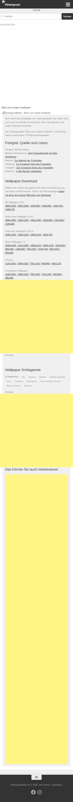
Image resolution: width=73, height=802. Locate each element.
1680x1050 (36, 220)
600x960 (9, 253)
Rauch (8, 381)
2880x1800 (10, 220)
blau (23, 377)
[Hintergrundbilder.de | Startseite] (14, 4)
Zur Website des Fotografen (28, 160)
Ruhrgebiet (19, 381)
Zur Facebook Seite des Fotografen (33, 164)
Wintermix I (28, 385)
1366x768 (58, 206)
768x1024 (32, 249)
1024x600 (60, 245)
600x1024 (54, 249)
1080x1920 (23, 263)
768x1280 (35, 274)
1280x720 (10, 209)
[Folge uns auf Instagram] (39, 792)
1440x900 (48, 220)
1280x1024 (36, 234)
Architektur (7, 25)
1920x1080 (23, 206)
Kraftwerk (42, 377)
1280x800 (10, 224)
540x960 (57, 274)
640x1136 (56, 263)
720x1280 (47, 274)
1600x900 (35, 206)
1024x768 (47, 234)
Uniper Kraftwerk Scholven (50, 381)
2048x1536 (10, 234)
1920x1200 (23, 220)
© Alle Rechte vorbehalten (29, 171)
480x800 (9, 278)
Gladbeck (32, 377)
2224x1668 (23, 245)
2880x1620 (10, 206)
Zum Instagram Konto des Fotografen (34, 167)
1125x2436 (10, 263)
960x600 (9, 249)
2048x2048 (10, 245)
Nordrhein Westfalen (58, 377)
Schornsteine (31, 381)
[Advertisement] (36, 66)
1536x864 (47, 206)
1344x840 (59, 220)
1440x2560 (10, 274)
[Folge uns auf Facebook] (33, 792)
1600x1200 (23, 234)
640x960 (45, 263)
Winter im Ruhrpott (13, 385)
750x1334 (35, 263)
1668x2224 (36, 245)
